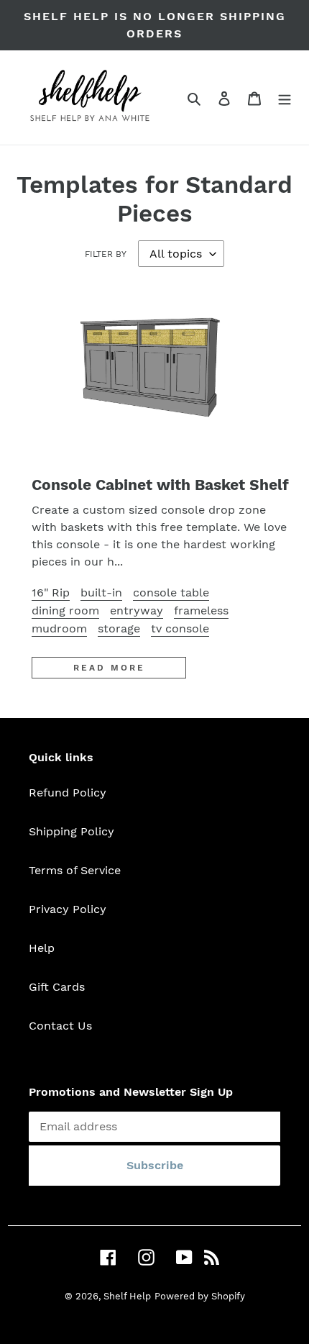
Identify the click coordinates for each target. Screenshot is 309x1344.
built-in (101, 592)
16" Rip (51, 592)
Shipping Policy (71, 831)
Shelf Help (127, 1296)
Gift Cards (57, 987)
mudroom (59, 628)
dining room (65, 610)
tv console (180, 628)
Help (42, 948)
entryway (136, 610)
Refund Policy (67, 792)
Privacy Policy (67, 909)
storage (119, 628)
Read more (109, 668)
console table (171, 592)
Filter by (105, 254)
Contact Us (60, 1025)
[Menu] (284, 98)
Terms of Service (75, 870)
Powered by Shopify (199, 1296)
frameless (201, 610)
